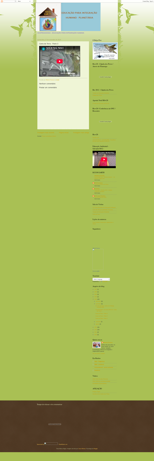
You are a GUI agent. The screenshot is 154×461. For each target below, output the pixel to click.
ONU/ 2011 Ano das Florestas (100, 379)
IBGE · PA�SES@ (99, 361)
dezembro (98, 301)
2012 (95, 329)
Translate (105, 281)
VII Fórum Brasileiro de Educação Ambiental (104, 207)
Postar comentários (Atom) (49, 136)
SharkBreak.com (63, 444)
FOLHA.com (96, 137)
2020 (95, 292)
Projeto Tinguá (96, 391)
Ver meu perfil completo (99, 353)
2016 (95, 294)
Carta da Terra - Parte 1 (101, 318)
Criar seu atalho (96, 271)
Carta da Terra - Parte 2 (101, 316)
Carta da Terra (96, 214)
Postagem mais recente (45, 133)
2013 (95, 327)
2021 (95, 289)
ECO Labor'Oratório (99, 196)
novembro (98, 303)
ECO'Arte (96, 188)
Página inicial (63, 133)
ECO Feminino (98, 183)
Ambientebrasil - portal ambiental (103, 367)
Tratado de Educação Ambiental (101, 93)
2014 (95, 299)
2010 (95, 334)
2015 (95, 296)
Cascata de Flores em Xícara (101, 184)
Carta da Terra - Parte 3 (101, 313)
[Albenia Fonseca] (98, 269)
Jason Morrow (81, 448)
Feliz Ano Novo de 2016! (100, 197)
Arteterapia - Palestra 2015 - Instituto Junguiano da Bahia (103, 191)
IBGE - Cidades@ (99, 364)
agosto (98, 324)
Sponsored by (40, 444)
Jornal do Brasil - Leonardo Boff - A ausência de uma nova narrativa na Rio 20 (104, 140)
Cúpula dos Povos (97, 95)
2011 (95, 332)
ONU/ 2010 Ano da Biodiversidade (101, 381)
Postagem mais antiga (81, 133)
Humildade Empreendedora (99, 383)
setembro (98, 321)
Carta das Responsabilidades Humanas (103, 209)
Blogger (95, 448)
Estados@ (97, 370)
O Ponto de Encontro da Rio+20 (101, 103)
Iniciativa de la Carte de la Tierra (101, 394)
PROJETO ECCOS (99, 175)
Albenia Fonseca (96, 248)
